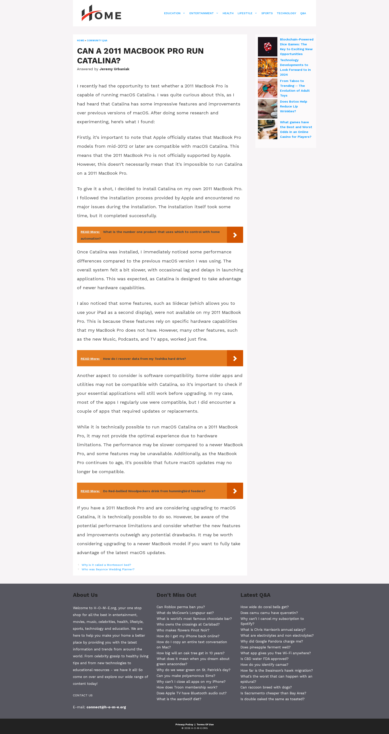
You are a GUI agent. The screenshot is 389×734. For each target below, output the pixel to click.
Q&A (303, 13)
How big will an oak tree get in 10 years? (190, 653)
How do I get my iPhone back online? (188, 636)
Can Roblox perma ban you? (181, 607)
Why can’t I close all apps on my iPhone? (191, 682)
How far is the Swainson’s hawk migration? (276, 670)
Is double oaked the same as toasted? (272, 699)
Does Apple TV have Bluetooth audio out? (192, 693)
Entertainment (201, 13)
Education (172, 13)
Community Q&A (97, 40)
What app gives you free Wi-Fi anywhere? (275, 653)
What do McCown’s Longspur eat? (185, 613)
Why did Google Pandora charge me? (271, 641)
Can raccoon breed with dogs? (266, 687)
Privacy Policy (184, 724)
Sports (267, 13)
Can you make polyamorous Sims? (186, 676)
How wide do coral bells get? (264, 607)
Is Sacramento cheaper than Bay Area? (273, 693)
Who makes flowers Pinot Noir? (183, 630)
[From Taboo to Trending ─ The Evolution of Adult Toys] (267, 89)
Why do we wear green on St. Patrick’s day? (193, 670)
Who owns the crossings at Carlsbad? (188, 624)
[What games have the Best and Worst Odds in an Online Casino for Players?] (267, 130)
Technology (286, 13)
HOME (80, 40)
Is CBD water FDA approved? (264, 659)
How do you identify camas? (264, 665)
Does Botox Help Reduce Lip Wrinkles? (293, 106)
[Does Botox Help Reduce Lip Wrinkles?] (267, 109)
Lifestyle (245, 13)
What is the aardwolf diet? (179, 699)
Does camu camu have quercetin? (269, 613)
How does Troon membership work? (187, 687)
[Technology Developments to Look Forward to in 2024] (267, 68)
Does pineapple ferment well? (265, 647)
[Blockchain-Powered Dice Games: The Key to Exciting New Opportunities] (267, 47)
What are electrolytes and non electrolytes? (277, 635)
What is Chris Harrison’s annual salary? (273, 630)
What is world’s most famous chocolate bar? (194, 619)
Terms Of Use (205, 724)
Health (228, 13)
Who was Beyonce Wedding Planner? (108, 569)
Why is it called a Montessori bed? (106, 565)
